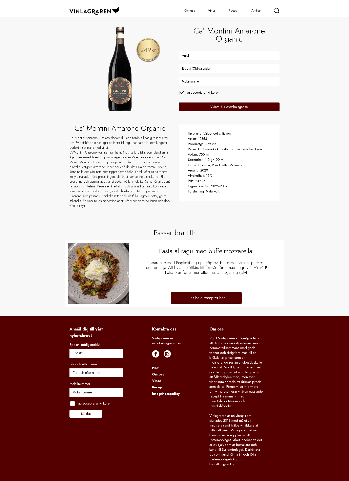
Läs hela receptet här (206, 298)
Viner (211, 10)
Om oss (189, 10)
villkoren (213, 92)
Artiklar (256, 10)
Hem (155, 367)
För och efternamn (83, 364)
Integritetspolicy (166, 393)
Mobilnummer (79, 383)
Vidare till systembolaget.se (229, 107)
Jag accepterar (203, 92)
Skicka (86, 413)
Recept (233, 10)
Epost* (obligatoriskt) (85, 344)
